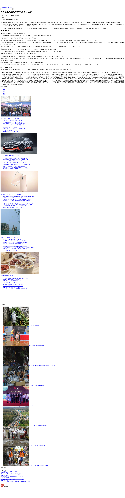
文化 (4, 93)
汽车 (4, 90)
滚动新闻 (10, 7)
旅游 (4, 89)
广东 (6, 7)
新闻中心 (3, 7)
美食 (4, 94)
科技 (4, 91)
